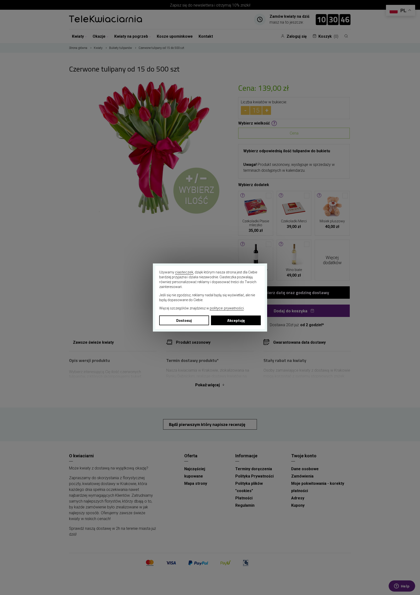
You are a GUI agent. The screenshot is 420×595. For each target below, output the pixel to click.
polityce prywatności (227, 308)
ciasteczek (184, 272)
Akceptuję (236, 320)
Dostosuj (184, 320)
